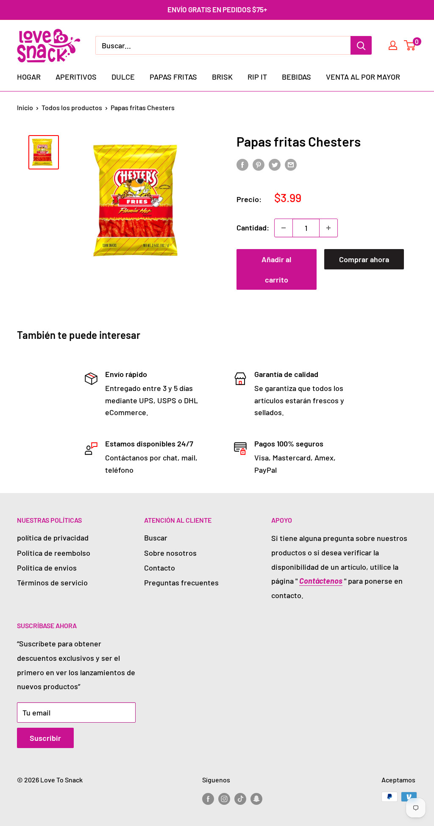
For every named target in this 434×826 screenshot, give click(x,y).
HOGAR (29, 76)
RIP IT (257, 76)
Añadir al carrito (276, 269)
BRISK (222, 76)
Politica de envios (47, 567)
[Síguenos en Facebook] (208, 798)
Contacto (159, 567)
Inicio (25, 107)
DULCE (123, 76)
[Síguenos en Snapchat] (256, 798)
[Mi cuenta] (393, 45)
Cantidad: (252, 227)
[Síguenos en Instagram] (224, 798)
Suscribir (45, 738)
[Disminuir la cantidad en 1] (283, 228)
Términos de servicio (52, 582)
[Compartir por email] (291, 164)
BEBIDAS (296, 76)
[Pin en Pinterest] (258, 164)
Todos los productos (72, 107)
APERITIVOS (76, 76)
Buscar (155, 537)
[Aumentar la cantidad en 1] (328, 228)
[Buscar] (361, 45)
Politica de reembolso (53, 552)
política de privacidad (53, 537)
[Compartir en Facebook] (242, 164)
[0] (410, 45)
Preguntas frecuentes (181, 582)
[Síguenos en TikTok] (240, 798)
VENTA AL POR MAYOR (363, 76)
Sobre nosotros (170, 552)
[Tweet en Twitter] (275, 164)
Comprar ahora (364, 259)
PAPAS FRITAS (173, 76)
